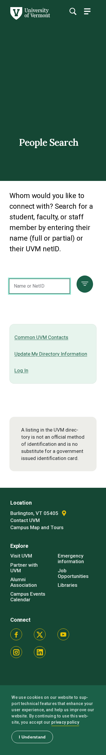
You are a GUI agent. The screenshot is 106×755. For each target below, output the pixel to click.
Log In (21, 370)
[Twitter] (40, 634)
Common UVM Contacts (41, 337)
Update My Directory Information (50, 354)
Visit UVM (21, 556)
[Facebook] (16, 634)
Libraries (67, 585)
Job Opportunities (73, 573)
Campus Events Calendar (27, 596)
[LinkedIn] (40, 652)
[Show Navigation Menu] (87, 11)
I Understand (32, 737)
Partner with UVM (24, 567)
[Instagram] (16, 652)
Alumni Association (23, 582)
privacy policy (65, 722)
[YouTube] (63, 634)
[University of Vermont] (29, 18)
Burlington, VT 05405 (34, 513)
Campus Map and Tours (37, 527)
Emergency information (71, 558)
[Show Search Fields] (73, 11)
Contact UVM (25, 520)
